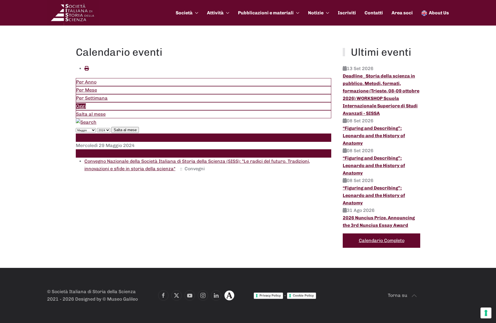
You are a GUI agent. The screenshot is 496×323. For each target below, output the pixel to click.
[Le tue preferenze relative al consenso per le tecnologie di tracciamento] (485, 312)
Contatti (374, 13)
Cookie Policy (303, 295)
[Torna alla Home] (73, 13)
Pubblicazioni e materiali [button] (266, 13)
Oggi (81, 106)
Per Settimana (92, 98)
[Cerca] (86, 122)
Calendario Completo (381, 240)
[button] (414, 296)
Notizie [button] (315, 13)
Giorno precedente (96, 137)
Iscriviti (347, 13)
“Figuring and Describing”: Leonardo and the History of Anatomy (374, 135)
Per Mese (86, 90)
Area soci (402, 13)
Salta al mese (91, 114)
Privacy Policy (270, 295)
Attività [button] (215, 13)
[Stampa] (86, 68)
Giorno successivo (96, 153)
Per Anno (86, 82)
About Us (439, 13)
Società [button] (184, 13)
